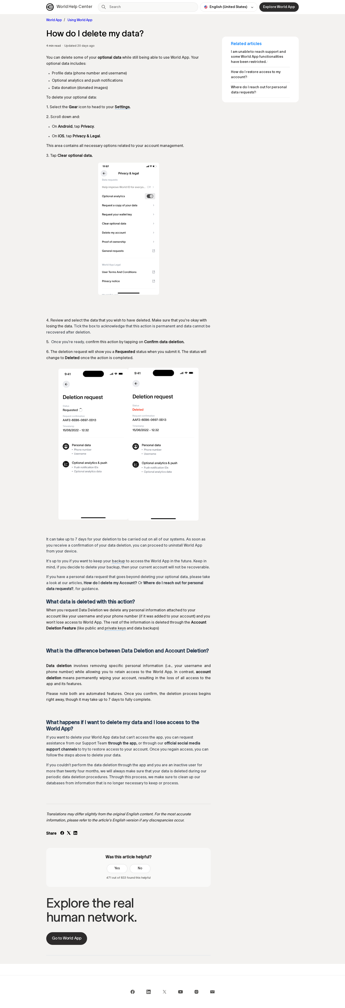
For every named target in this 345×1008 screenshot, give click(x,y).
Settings (122, 107)
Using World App (80, 20)
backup (118, 561)
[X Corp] (69, 834)
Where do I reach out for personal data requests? (259, 90)
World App (54, 20)
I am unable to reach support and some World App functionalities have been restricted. (258, 57)
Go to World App (66, 938)
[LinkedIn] (75, 834)
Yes (117, 868)
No (140, 868)
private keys (115, 628)
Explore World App (279, 7)
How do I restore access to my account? (256, 74)
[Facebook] (62, 834)
